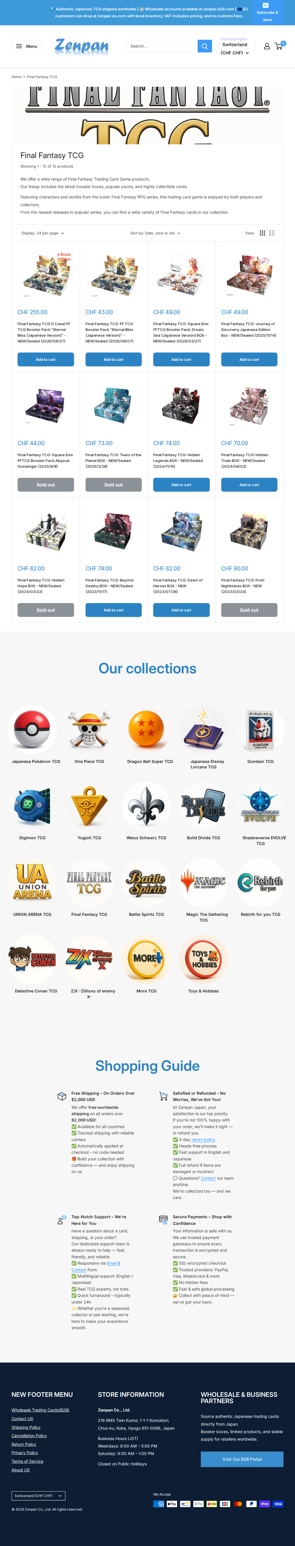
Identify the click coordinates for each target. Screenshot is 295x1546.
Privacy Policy (25, 1452)
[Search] (205, 46)
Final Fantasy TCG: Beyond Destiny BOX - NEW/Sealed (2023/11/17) (109, 586)
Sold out (46, 485)
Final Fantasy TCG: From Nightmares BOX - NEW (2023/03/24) (242, 586)
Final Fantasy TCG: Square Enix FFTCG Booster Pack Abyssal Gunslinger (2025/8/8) (45, 460)
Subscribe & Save (267, 16)
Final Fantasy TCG (42, 77)
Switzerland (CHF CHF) (33, 1496)
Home (16, 77)
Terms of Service (27, 1461)
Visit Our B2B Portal (242, 1459)
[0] (278, 46)
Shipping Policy (26, 1427)
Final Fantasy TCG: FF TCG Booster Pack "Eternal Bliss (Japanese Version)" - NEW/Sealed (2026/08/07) (109, 332)
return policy (203, 1139)
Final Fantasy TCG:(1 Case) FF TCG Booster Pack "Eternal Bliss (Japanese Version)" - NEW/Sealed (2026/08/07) (44, 332)
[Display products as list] (272, 233)
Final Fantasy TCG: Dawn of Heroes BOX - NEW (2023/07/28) (178, 586)
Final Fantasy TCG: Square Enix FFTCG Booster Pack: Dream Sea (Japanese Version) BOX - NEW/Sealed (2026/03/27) (181, 332)
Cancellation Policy (29, 1435)
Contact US (22, 1418)
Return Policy (24, 1444)
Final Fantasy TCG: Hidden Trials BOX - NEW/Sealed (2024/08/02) (244, 460)
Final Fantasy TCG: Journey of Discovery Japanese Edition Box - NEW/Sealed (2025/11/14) (248, 329)
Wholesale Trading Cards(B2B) (40, 1409)
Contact (208, 1178)
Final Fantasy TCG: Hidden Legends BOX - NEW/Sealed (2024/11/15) (178, 460)
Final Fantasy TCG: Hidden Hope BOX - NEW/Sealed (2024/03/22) (41, 586)
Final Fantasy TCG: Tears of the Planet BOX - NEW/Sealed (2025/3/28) (113, 460)
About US (21, 1469)
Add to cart (46, 359)
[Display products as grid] (262, 233)
